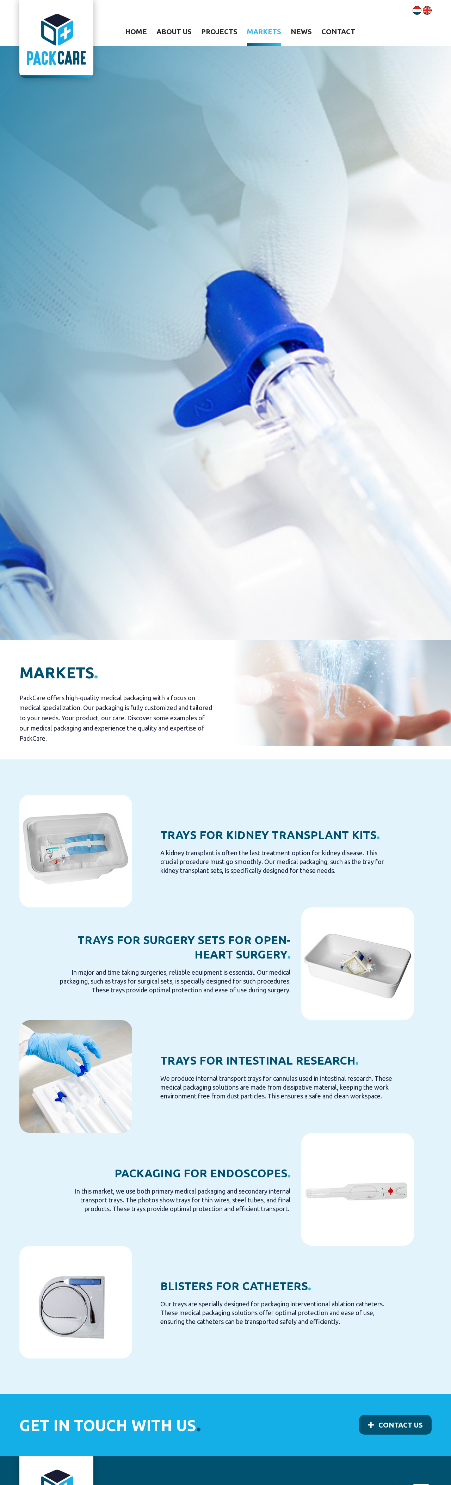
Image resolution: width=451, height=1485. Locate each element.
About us (174, 31)
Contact (338, 31)
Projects (219, 31)
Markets (264, 31)
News (301, 31)
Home (136, 31)
